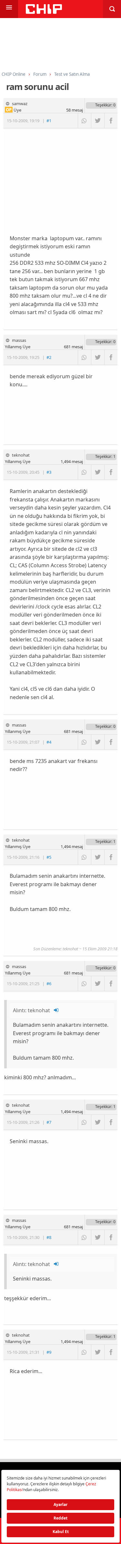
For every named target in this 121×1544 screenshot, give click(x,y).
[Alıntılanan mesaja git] (56, 1010)
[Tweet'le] (97, 120)
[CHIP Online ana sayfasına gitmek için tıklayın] (44, 12)
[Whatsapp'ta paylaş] (84, 120)
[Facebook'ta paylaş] (110, 120)
